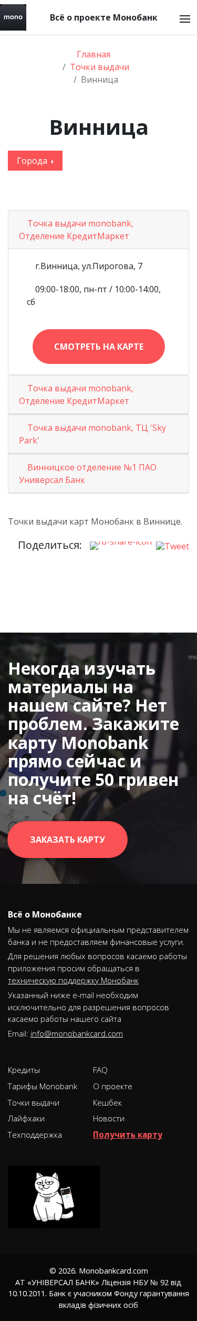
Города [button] (33, 160)
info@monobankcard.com (76, 1033)
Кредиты (24, 1069)
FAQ (100, 1069)
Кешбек (107, 1102)
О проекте (112, 1086)
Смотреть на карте (98, 346)
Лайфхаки (26, 1118)
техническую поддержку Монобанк (73, 980)
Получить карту (127, 1134)
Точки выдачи (33, 1102)
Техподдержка (35, 1134)
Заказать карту (67, 839)
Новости (109, 1118)
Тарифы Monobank (42, 1086)
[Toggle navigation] (185, 19)
